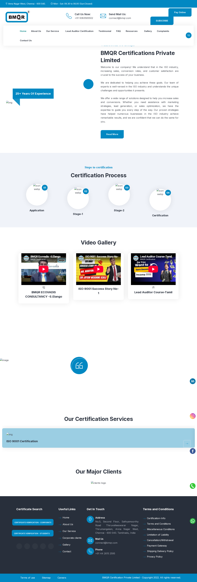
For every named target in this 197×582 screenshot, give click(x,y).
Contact (67, 551)
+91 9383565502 (84, 18)
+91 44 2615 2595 (105, 553)
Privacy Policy (155, 556)
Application (37, 210)
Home (66, 517)
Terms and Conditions (159, 523)
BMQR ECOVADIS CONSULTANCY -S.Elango (43, 294)
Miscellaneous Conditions (161, 529)
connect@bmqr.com (120, 18)
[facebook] (19, 546)
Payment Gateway (157, 545)
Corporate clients (72, 537)
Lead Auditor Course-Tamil (153, 292)
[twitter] (27, 546)
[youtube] (43, 546)
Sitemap (46, 577)
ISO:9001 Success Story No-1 (98, 291)
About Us (68, 524)
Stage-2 (119, 210)
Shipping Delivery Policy (160, 551)
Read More (112, 134)
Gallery (66, 544)
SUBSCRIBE (162, 20)
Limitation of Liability (158, 534)
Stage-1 (78, 213)
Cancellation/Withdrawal (160, 540)
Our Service (69, 531)
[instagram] (51, 546)
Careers (62, 577)
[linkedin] (35, 546)
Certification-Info (156, 518)
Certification (160, 215)
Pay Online (180, 12)
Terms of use (27, 577)
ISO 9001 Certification (22, 441)
